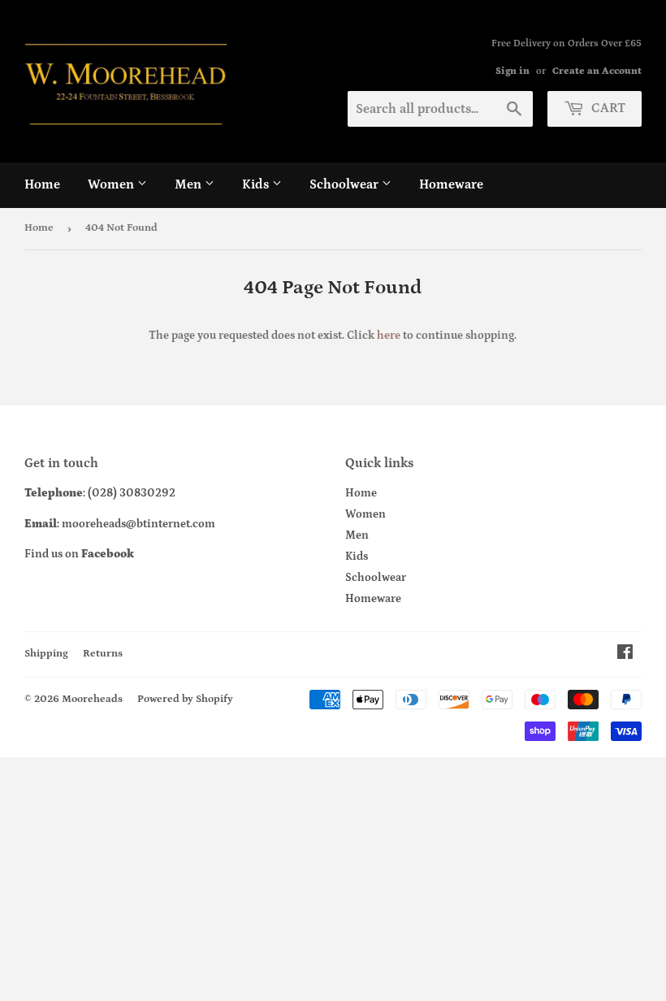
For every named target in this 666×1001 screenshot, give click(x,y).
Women (112, 184)
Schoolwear (345, 184)
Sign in (512, 71)
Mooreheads (92, 699)
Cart (606, 108)
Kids (257, 184)
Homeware (451, 184)
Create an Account (597, 71)
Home (42, 184)
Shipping (46, 654)
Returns (103, 654)
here (388, 335)
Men (190, 184)
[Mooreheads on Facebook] (625, 654)
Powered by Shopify (185, 699)
